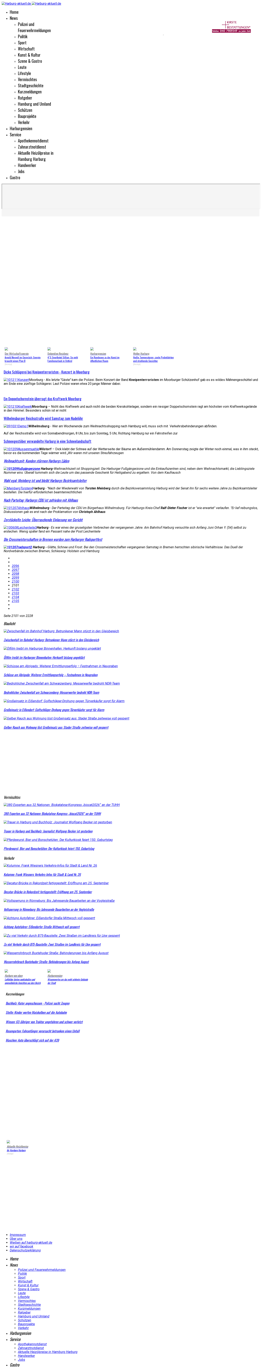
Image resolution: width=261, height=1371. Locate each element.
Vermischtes (27, 79)
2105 (15, 601)
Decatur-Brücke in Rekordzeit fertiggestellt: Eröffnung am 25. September (48, 891)
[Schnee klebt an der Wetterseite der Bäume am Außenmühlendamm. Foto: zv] (21, 449)
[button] (10, 282)
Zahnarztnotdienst (32, 147)
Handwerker (27, 165)
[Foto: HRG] (18, 547)
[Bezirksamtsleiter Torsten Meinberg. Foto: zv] (18, 488)
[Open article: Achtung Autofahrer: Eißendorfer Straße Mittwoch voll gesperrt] (49, 918)
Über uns (16, 1239)
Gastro (15, 177)
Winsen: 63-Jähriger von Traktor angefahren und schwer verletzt (44, 1021)
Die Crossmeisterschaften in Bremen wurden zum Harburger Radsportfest (53, 539)
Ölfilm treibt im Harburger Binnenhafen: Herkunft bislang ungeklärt (44, 657)
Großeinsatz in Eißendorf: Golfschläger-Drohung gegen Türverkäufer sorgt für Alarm (54, 709)
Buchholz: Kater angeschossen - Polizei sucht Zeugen (37, 1003)
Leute (22, 67)
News (14, 18)
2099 (15, 578)
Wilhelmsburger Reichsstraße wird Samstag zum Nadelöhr (43, 418)
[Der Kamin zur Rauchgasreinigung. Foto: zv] (18, 407)
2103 (15, 593)
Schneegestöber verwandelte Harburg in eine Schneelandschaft (47, 441)
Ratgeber (25, 98)
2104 (15, 597)
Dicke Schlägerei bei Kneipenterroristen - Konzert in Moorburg (47, 372)
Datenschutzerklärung (25, 1250)
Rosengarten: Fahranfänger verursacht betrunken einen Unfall (43, 1031)
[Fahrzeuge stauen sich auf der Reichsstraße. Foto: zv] (16, 426)
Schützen (25, 110)
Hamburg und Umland (34, 104)
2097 (15, 570)
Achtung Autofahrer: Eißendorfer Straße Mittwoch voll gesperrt (42, 926)
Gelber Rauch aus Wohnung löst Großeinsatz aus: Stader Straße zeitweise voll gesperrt (56, 727)
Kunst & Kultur (29, 55)
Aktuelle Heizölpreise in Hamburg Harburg (35, 156)
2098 (15, 574)
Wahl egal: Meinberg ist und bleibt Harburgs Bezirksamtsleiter (45, 480)
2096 (15, 566)
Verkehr (24, 122)
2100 (15, 581)
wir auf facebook (21, 1246)
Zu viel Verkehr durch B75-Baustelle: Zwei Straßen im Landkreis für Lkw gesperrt (52, 944)
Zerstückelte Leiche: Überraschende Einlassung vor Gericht (43, 519)
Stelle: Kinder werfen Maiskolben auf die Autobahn (36, 1012)
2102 (15, 589)
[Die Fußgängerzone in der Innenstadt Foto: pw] (22, 469)
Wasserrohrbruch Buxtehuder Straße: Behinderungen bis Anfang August (46, 961)
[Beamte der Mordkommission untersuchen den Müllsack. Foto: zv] (20, 527)
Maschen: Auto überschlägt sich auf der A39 (32, 1040)
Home (14, 12)
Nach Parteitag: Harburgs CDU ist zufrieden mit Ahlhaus (41, 500)
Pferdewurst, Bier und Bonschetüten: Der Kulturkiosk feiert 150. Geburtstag (49, 848)
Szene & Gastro (30, 61)
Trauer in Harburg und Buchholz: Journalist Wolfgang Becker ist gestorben (48, 831)
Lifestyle (24, 73)
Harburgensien (21, 128)
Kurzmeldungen (30, 91)
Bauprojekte (27, 116)
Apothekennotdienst (33, 141)
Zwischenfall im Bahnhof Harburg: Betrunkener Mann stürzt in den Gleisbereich (51, 639)
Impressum (18, 1235)
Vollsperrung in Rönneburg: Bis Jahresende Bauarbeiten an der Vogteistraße (49, 909)
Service (15, 134)
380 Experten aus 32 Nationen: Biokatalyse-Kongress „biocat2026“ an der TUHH (52, 813)
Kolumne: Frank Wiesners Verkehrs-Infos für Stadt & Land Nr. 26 (42, 874)
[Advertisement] (81, 34)
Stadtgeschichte (30, 85)
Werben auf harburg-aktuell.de (31, 1243)
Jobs (21, 171)
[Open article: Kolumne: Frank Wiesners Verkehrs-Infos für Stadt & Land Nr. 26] (50, 865)
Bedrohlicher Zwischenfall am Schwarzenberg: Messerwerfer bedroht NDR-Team (51, 692)
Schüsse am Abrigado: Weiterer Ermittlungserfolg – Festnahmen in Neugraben (50, 674)
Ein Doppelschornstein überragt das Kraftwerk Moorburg (42, 398)
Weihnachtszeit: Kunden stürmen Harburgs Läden (36, 460)
